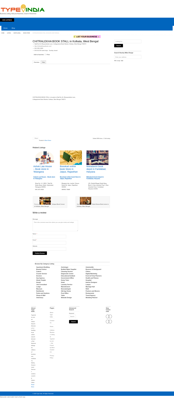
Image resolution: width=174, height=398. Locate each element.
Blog (13, 28)
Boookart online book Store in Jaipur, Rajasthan (69, 169)
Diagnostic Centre (67, 273)
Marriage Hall (90, 286)
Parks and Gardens (42, 293)
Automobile (90, 267)
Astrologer (64, 267)
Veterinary (39, 297)
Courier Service (41, 273)
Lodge (38, 286)
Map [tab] (43, 62)
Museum (39, 289)
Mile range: (117, 60)
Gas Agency (40, 278)
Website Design (66, 297)
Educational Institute (68, 276)
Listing (9, 33)
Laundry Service (66, 284)
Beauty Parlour (41, 269)
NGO (87, 289)
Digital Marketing (91, 273)
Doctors (39, 276)
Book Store (26, 33)
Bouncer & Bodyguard (93, 269)
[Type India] (22, 8)
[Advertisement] (56, 79)
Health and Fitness (92, 278)
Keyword (71, 313)
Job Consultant (41, 284)
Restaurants (90, 293)
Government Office (67, 278)
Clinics (88, 271)
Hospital (88, 280)
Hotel (63, 282)
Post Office (65, 293)
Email (35, 240)
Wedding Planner (92, 297)
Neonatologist (66, 289)
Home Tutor (65, 280)
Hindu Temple (41, 280)
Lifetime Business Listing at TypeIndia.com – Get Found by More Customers (52, 341)
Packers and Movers (93, 291)
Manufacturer (65, 286)
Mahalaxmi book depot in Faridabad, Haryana (96, 169)
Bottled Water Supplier (68, 269)
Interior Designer (91, 282)
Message (35, 219)
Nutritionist (40, 291)
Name (35, 234)
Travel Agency (90, 295)
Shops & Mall (17, 33)
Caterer (38, 271)
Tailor (63, 295)
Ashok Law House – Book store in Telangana (42, 169)
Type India (39, 393)
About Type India (51, 315)
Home (156, 1)
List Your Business (168, 1)
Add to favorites (39, 54)
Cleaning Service (67, 271)
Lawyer (88, 284)
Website (35, 246)
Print (48, 54)
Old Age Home (66, 291)
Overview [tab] (36, 62)
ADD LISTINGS (7, 20)
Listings (161, 1)
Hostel (38, 282)
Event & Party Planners (94, 276)
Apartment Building (43, 267)
